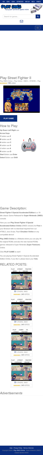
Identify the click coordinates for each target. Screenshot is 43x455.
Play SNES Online (6, 81)
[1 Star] (0, 83)
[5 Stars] (6, 83)
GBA (13, 1)
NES (33, 1)
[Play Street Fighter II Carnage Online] (21, 372)
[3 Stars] (3, 83)
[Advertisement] (21, 53)
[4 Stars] (5, 83)
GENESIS (20, 1)
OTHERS (33, 81)
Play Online (18, 81)
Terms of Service (28, 448)
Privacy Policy (18, 448)
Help (11, 448)
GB (4, 1)
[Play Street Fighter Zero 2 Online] (21, 281)
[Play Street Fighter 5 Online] (21, 311)
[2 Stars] (2, 83)
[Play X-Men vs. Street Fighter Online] (21, 341)
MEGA (27, 1)
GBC (8, 1)
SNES (38, 1)
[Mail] (21, 21)
